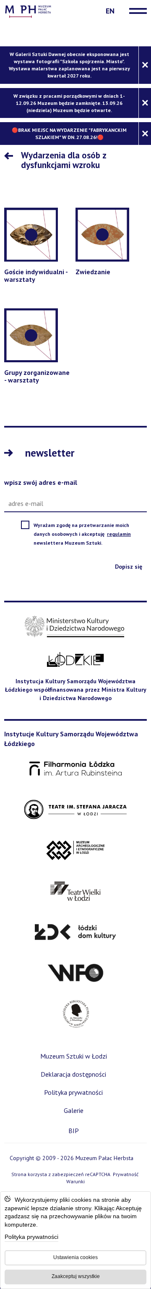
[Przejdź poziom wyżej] (10, 156)
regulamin (119, 534)
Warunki (75, 1181)
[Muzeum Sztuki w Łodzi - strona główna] (28, 10)
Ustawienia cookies (75, 1257)
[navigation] (136, 11)
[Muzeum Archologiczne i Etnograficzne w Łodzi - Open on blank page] (75, 850)
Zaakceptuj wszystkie (76, 1276)
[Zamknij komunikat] (144, 65)
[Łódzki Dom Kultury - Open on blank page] (75, 932)
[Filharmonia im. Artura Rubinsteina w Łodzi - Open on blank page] (75, 769)
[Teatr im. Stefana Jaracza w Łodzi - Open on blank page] (75, 810)
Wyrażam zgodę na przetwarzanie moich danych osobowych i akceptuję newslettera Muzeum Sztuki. (88, 534)
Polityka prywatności (31, 1237)
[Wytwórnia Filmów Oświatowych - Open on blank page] (75, 973)
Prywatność (125, 1174)
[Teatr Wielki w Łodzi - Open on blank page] (75, 891)
